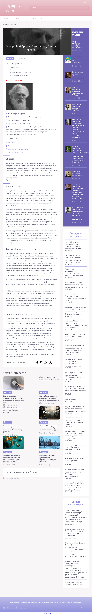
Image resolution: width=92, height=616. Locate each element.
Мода (35, 18)
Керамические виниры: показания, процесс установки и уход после (75, 408)
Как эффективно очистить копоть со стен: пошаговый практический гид (73, 245)
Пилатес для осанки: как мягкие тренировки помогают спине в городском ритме (75, 258)
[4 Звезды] (23, 362)
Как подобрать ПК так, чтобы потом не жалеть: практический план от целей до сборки (75, 486)
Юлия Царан (70, 400)
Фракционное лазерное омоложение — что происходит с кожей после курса (75, 434)
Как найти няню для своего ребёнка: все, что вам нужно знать (78, 75)
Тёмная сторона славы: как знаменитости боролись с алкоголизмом (75, 472)
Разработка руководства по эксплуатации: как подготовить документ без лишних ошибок (75, 310)
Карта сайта (85, 608)
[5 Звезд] (24, 362)
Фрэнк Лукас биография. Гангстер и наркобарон (76, 107)
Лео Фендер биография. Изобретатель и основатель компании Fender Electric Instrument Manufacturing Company (75, 549)
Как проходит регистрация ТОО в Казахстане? (77, 60)
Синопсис (11, 142)
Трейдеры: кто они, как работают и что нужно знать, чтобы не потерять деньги (76, 389)
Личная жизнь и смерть (16, 152)
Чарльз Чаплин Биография (73, 583)
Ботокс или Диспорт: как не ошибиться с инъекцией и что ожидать (76, 448)
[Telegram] (36, 362)
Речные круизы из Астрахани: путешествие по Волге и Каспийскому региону (76, 297)
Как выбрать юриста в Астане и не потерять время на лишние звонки (76, 284)
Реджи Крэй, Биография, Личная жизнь (77, 173)
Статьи (16, 18)
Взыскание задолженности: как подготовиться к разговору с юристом (74, 272)
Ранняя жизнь (13, 146)
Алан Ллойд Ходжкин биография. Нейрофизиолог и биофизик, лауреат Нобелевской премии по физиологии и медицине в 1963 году (76, 569)
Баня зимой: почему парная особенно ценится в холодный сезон (74, 421)
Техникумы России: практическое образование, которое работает (74, 376)
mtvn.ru (48, 613)
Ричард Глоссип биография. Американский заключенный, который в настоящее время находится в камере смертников (76, 517)
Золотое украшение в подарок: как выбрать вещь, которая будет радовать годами (74, 348)
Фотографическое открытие (18, 149)
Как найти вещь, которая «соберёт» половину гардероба (76, 336)
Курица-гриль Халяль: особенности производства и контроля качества (74, 362)
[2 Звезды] (20, 362)
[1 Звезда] (19, 362)
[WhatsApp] (46, 362)
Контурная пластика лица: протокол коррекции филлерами (75, 460)
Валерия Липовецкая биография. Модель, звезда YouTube (77, 91)
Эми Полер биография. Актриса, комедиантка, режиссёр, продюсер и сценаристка (76, 533)
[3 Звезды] (21, 362)
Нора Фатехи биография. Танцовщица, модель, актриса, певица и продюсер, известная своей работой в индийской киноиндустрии (78, 128)
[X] (50, 362)
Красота (26, 18)
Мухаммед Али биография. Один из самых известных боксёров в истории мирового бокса (77, 213)
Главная (84, 2)
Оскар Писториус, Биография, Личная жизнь (77, 45)
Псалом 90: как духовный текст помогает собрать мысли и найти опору (76, 324)
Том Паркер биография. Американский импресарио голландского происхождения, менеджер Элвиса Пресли (78, 191)
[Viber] (41, 362)
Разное (43, 18)
